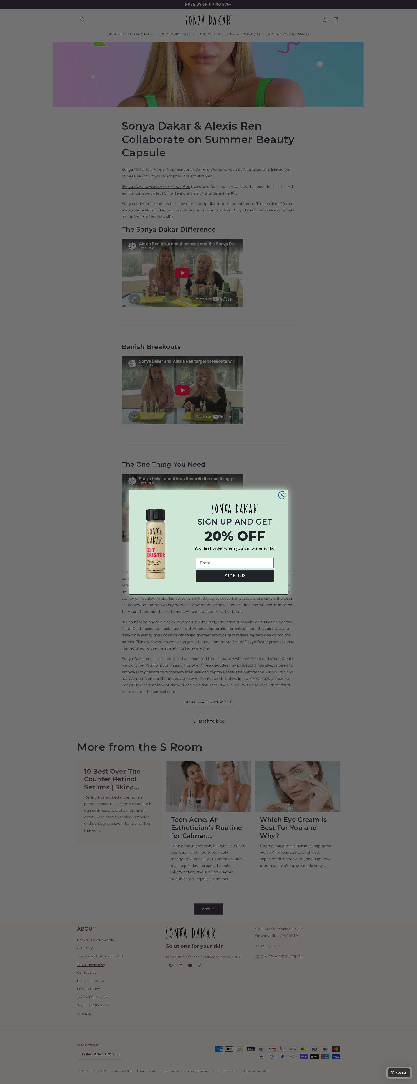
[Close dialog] (282, 495)
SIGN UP (235, 576)
